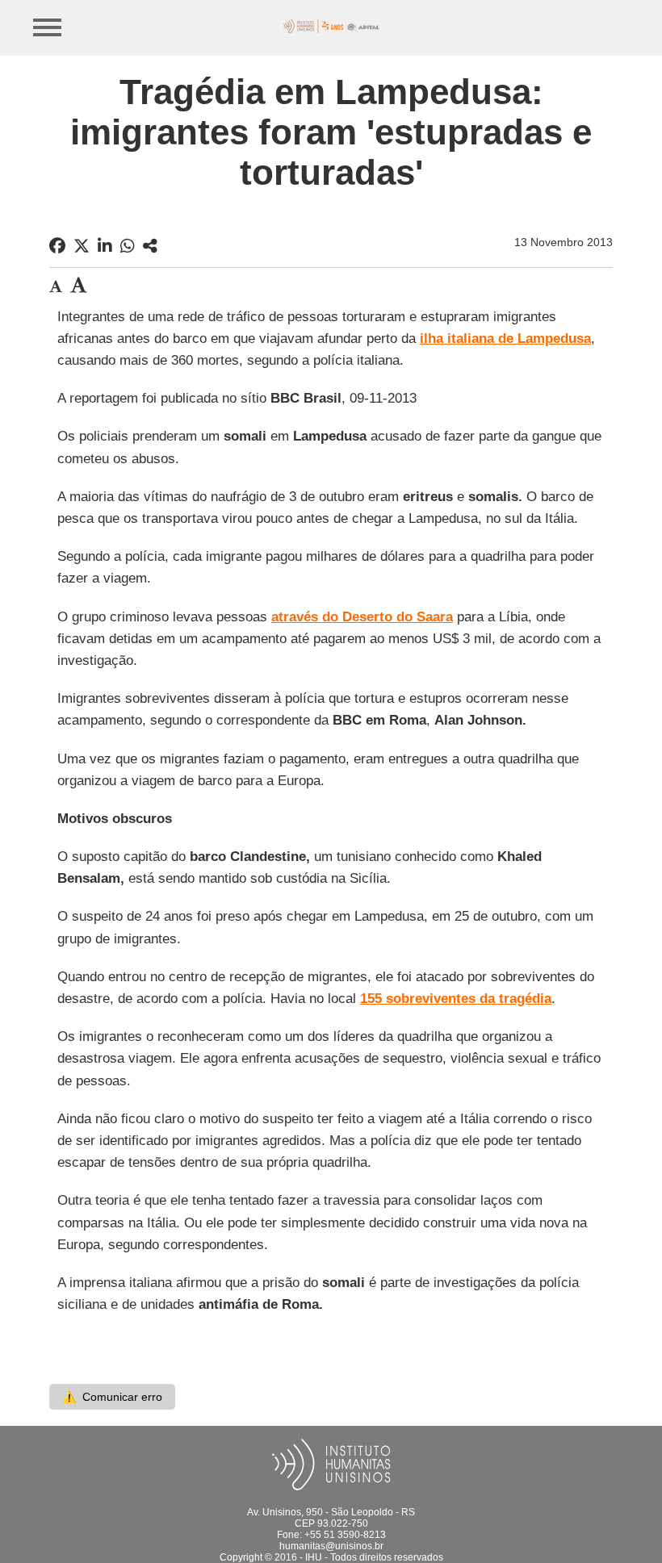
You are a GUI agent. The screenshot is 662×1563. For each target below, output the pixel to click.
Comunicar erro (112, 1396)
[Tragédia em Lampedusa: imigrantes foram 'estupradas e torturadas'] (150, 246)
